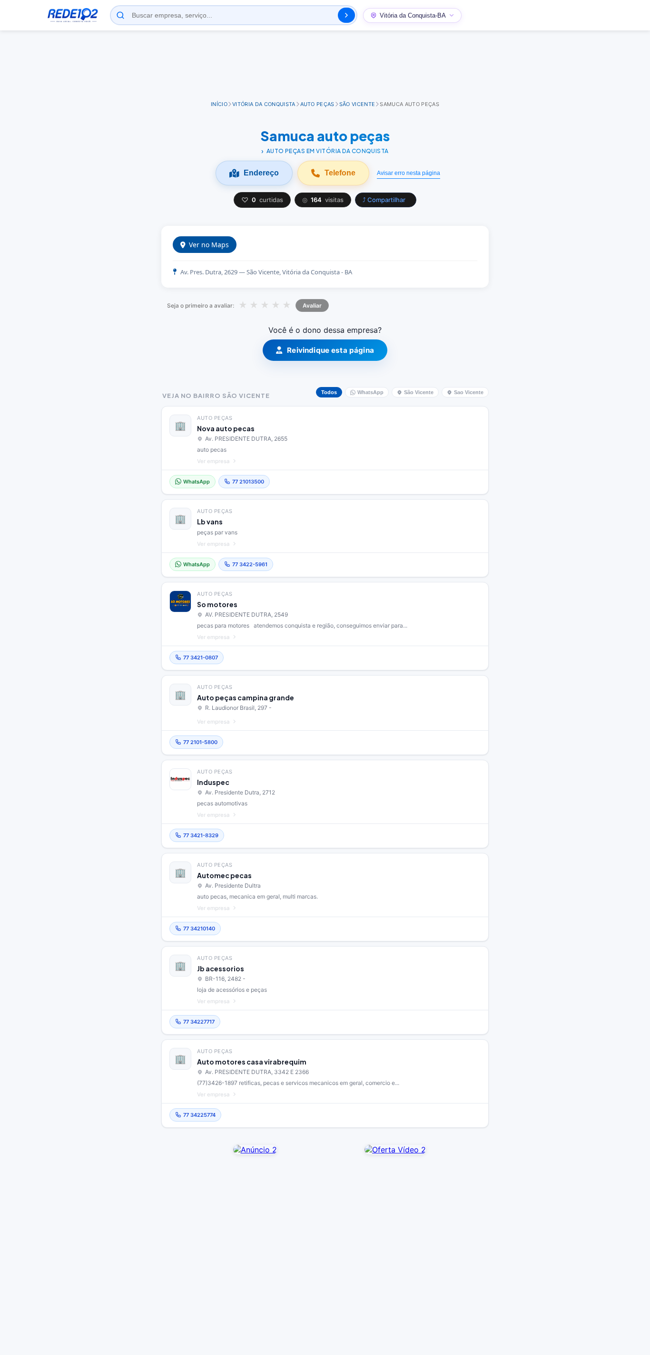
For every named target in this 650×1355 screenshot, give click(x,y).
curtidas (262, 199)
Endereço (261, 173)
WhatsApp (370, 392)
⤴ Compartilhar (384, 199)
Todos (329, 392)
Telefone (340, 173)
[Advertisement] (325, 66)
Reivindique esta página (330, 350)
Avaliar (312, 305)
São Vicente (418, 392)
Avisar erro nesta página (408, 173)
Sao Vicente (468, 392)
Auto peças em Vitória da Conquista (327, 151)
